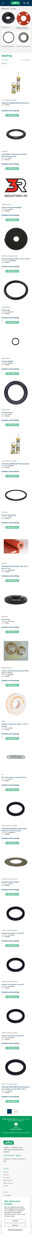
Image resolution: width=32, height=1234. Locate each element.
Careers (5, 1185)
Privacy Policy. (9, 1216)
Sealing (13, 8)
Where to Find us (8, 1183)
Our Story (6, 1174)
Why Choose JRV (8, 1180)
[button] (3, 3)
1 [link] (9, 1111)
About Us (5, 1172)
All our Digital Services (7, 1196)
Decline (15, 1225)
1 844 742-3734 (16, 1129)
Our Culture (6, 1177)
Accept (15, 1221)
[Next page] (22, 1111)
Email (16, 1127)
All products (5, 8)
